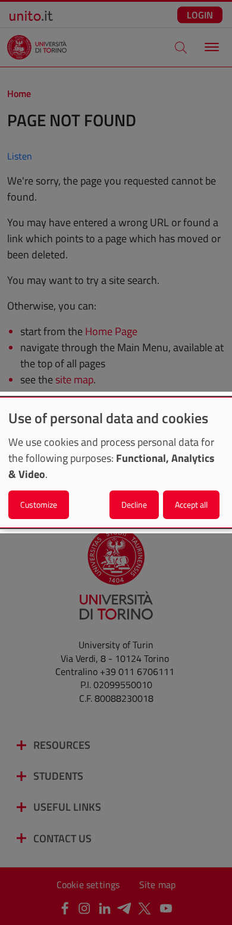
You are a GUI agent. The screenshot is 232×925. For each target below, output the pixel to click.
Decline (134, 504)
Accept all (191, 504)
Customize (38, 504)
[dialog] (116, 462)
